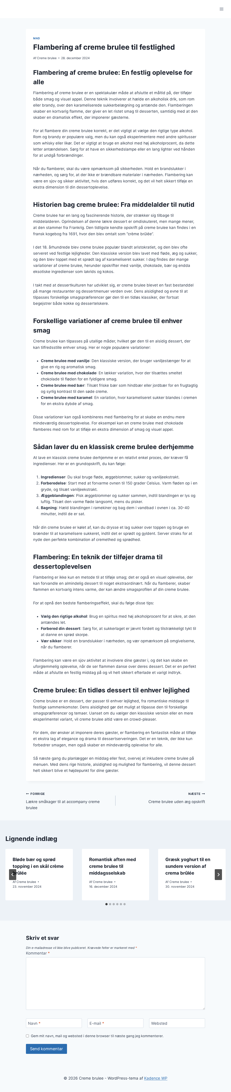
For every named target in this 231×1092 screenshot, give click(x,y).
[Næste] (218, 874)
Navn (34, 1023)
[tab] (106, 904)
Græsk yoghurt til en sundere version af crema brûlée (187, 866)
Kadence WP (155, 1078)
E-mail (97, 1023)
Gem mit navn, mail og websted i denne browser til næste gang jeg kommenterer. (97, 1036)
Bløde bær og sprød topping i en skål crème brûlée (38, 866)
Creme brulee (47, 58)
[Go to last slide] (12, 874)
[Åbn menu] (221, 8)
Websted (159, 1023)
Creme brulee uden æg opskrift (176, 798)
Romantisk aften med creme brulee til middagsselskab (112, 866)
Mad (36, 38)
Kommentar (38, 953)
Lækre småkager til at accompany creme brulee (63, 801)
